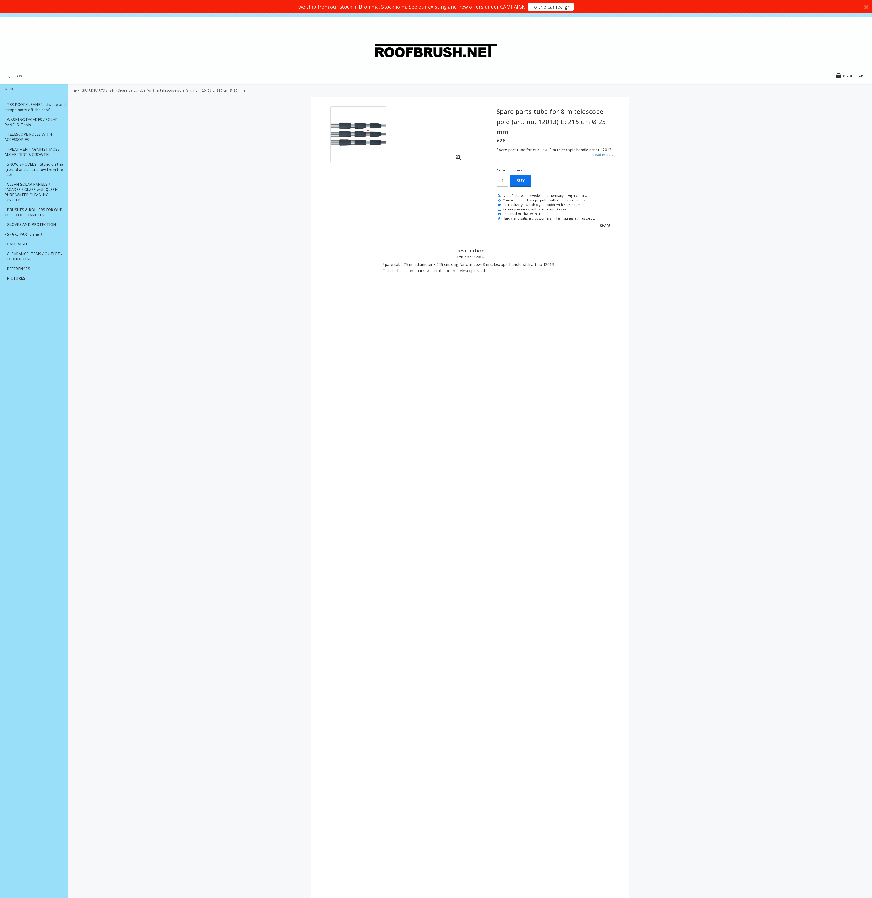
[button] (458, 157)
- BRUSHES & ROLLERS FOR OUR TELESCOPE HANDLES (33, 212)
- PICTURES (15, 278)
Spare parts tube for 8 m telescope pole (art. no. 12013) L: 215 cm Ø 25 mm (181, 90)
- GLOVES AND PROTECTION (30, 224)
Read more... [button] (603, 154)
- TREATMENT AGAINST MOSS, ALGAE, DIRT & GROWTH (33, 152)
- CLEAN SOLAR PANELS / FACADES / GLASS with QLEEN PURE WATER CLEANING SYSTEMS (31, 192)
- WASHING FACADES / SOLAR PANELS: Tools (31, 122)
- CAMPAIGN (16, 244)
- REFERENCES (17, 268)
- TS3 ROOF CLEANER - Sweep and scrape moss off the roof (35, 107)
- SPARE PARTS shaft (24, 234)
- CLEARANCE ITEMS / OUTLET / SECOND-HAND (33, 256)
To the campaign (551, 7)
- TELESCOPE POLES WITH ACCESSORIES (28, 137)
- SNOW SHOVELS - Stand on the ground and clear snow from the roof (34, 169)
